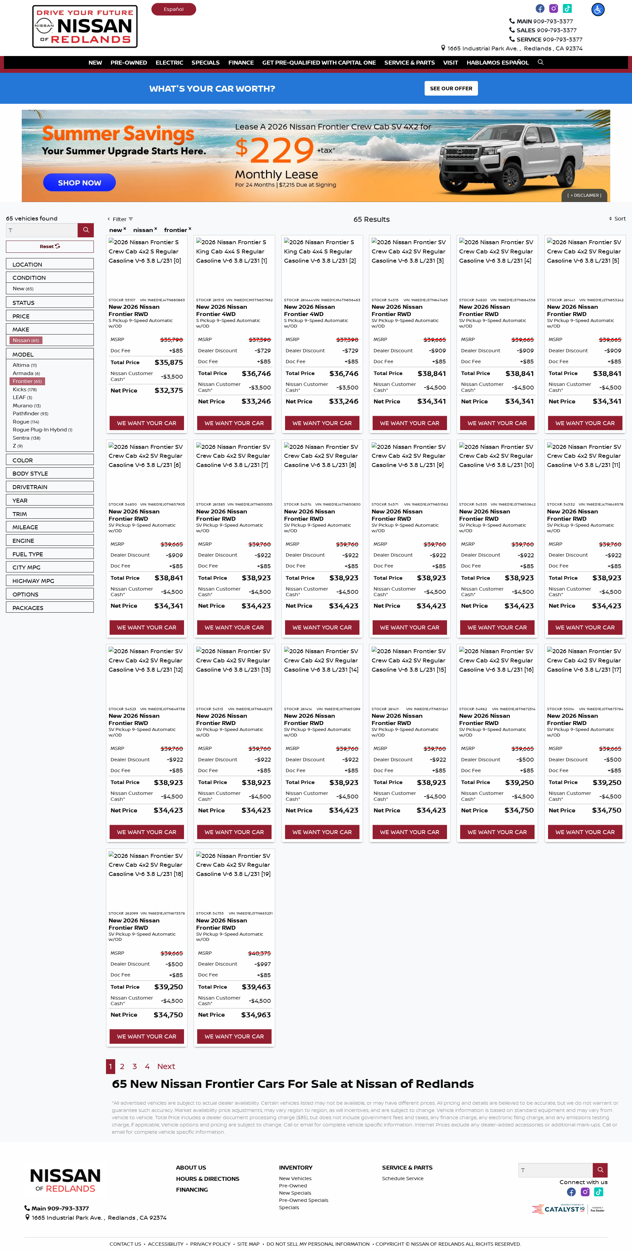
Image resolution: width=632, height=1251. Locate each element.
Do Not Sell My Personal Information (319, 1243)
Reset (47, 246)
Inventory (295, 1167)
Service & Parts (407, 1167)
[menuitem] (52, 288)
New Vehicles (295, 1178)
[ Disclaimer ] (584, 195)
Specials (289, 1207)
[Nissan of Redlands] (85, 25)
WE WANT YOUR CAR (146, 423)
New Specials (295, 1192)
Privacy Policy (211, 1243)
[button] (598, 9)
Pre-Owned (293, 1185)
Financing (192, 1189)
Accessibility (166, 1243)
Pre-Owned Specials (304, 1200)
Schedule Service (403, 1178)
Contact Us (126, 1243)
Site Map (249, 1243)
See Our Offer (451, 88)
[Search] (86, 230)
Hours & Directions (208, 1179)
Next (166, 1066)
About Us (191, 1167)
